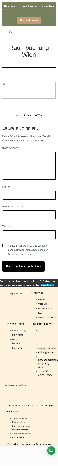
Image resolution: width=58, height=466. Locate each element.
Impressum (24, 405)
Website (7, 226)
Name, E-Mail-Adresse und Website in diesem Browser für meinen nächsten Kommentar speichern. (28, 249)
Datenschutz (11, 405)
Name (7, 186)
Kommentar (10, 148)
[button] (50, 32)
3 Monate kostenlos (29, 20)
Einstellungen (47, 285)
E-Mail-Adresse (12, 206)
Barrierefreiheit (12, 411)
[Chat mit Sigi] (51, 450)
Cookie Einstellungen (42, 405)
